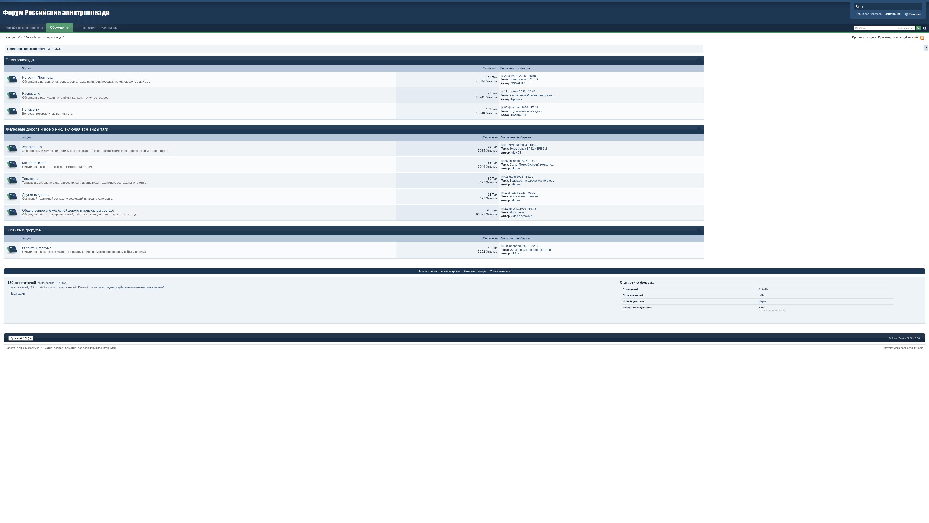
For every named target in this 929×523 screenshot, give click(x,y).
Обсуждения (59, 27)
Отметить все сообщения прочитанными (90, 347)
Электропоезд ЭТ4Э (523, 79)
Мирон (762, 301)
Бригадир (18, 293)
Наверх (10, 347)
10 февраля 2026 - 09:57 (521, 246)
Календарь (109, 27)
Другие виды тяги (36, 195)
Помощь (915, 14)
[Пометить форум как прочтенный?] (12, 79)
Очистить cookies (52, 347)
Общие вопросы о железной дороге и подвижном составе (68, 210)
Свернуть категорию (699, 60)
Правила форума (864, 37)
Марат (515, 168)
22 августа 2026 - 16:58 (520, 75)
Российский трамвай (524, 196)
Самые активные (500, 271)
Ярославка (517, 212)
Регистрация (892, 13)
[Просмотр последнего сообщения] (502, 75)
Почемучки (30, 109)
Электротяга (32, 147)
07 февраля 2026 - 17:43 (521, 107)
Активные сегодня (475, 271)
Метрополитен (33, 163)
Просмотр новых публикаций (898, 37)
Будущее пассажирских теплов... (532, 180)
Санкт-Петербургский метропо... (532, 164)
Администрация (450, 271)
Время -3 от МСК (49, 48)
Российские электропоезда (24, 27)
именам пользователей (149, 287)
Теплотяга (30, 179)
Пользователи (86, 27)
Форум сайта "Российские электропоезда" (35, 37)
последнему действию (116, 287)
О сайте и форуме (23, 230)
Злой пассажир (521, 216)
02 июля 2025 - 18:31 (518, 176)
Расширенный (925, 28)
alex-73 (516, 152)
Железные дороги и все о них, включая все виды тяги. (58, 129)
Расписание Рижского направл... (531, 95)
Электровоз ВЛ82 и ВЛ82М (528, 148)
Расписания (31, 93)
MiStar (515, 253)
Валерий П (518, 115)
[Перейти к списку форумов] (56, 12)
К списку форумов (28, 347)
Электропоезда (20, 60)
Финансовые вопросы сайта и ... (532, 250)
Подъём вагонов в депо (525, 111)
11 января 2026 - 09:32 (520, 192)
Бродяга (517, 99)
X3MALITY (518, 83)
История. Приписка (37, 77)
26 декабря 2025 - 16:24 (520, 160)
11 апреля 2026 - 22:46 (520, 91)
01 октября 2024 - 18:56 (520, 145)
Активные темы (427, 271)
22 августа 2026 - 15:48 (520, 208)
